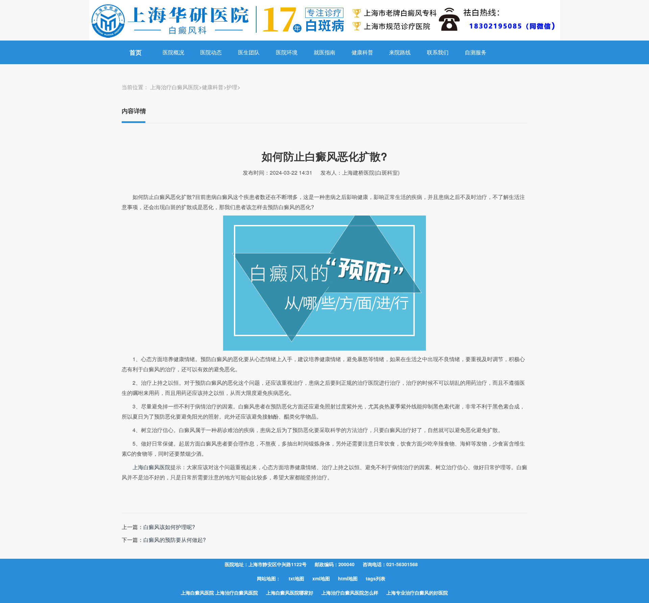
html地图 (348, 578)
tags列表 (375, 578)
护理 (231, 87)
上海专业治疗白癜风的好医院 (417, 592)
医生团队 (249, 52)
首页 (135, 52)
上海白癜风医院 (151, 467)
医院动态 (211, 52)
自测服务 (475, 52)
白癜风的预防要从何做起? (174, 540)
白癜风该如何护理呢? (169, 527)
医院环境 (286, 52)
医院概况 (173, 52)
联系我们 (438, 52)
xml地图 (321, 578)
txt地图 (296, 578)
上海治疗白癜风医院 (174, 87)
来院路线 (400, 52)
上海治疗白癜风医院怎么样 (349, 592)
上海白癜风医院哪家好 (289, 592)
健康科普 (362, 52)
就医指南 (324, 52)
